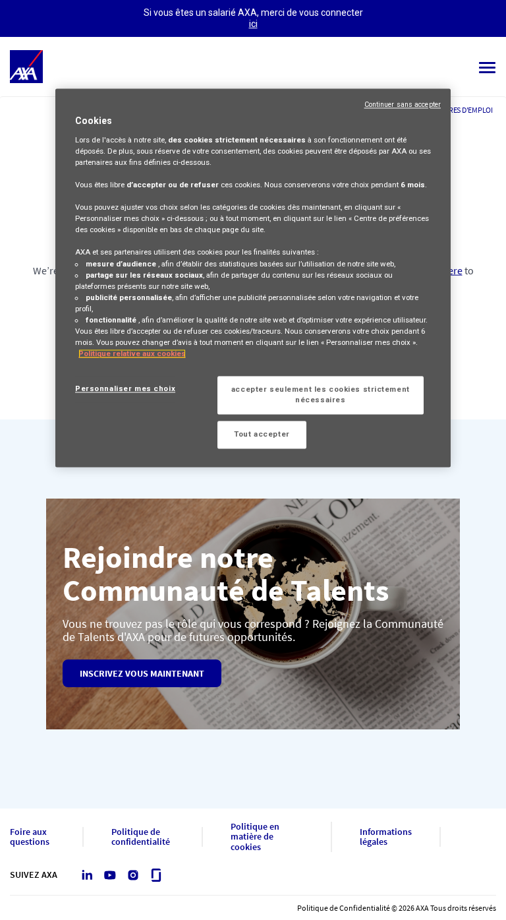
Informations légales (386, 837)
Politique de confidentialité (140, 837)
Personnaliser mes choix (125, 389)
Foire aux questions (29, 837)
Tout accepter (261, 434)
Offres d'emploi (464, 110)
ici (253, 23)
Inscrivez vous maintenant (142, 673)
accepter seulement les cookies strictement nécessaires (320, 395)
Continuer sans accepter (402, 105)
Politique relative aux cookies (132, 353)
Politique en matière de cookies (255, 837)
